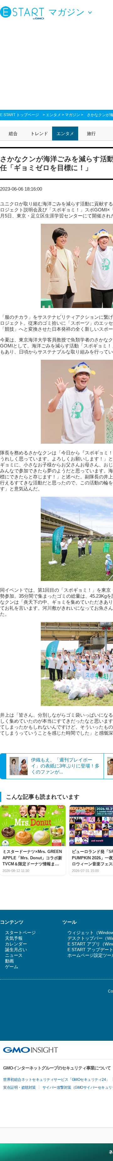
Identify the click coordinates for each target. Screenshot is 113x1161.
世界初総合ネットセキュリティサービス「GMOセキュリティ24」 (56, 1079)
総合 (13, 133)
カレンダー (16, 943)
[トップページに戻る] (23, 12)
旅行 (91, 133)
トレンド (39, 133)
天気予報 (14, 938)
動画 (9, 960)
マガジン (72, 115)
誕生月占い (16, 949)
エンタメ (53, 115)
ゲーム (11, 966)
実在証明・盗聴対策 (19, 1087)
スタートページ (20, 932)
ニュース (14, 955)
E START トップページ (19, 115)
